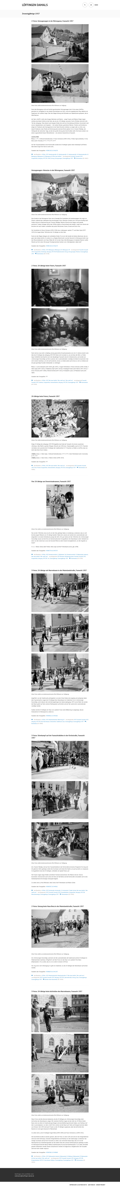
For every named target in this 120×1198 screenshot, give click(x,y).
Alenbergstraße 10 (53, 154)
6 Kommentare (78, 158)
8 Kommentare (40, 253)
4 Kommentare (84, 382)
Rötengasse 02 (41, 156)
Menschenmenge (35, 894)
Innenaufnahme (54, 382)
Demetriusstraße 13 (72, 554)
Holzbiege (43, 251)
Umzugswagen (58, 158)
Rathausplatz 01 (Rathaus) (66, 1156)
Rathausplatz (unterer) (82, 554)
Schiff (49, 158)
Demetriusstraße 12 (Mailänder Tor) (57, 554)
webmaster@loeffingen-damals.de (24, 1176)
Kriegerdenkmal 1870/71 (37, 1160)
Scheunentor (53, 721)
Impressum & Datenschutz (78, 1185)
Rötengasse (34, 156)
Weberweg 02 (61, 719)
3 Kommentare (64, 894)
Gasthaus (41, 382)
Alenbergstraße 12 (63, 154)
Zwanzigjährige (53, 558)
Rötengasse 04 (49, 156)
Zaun (63, 721)
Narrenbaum (47, 721)
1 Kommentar (73, 558)
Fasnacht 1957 (79, 156)
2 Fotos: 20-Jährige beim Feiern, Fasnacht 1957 (48, 266)
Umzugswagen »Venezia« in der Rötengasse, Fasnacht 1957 (53, 170)
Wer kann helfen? (57, 156)
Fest (35, 467)
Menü (96, 5)
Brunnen (62, 556)
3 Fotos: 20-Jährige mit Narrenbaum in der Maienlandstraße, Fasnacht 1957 (59, 570)
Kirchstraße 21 (58, 890)
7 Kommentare (81, 467)
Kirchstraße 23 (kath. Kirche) (69, 890)
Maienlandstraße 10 (83, 154)
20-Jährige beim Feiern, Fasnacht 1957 (45, 396)
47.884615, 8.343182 (52, 715)
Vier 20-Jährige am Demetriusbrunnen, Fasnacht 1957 (51, 481)
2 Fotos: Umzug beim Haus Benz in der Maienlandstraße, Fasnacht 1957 (57, 906)
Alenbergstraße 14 (73, 154)
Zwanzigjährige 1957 (68, 158)
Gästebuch (91, 1185)
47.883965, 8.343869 (52, 1152)
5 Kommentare (79, 1160)
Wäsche (78, 251)
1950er (43, 154)
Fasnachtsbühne (65, 892)
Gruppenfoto (34, 158)
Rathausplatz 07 (77, 1156)
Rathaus (53, 1160)
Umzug (52, 158)
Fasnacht (73, 156)
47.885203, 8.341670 (52, 150)
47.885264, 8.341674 (52, 246)
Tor (48, 558)
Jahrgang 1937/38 (42, 158)
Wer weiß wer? (61, 380)
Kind (42, 721)
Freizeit (39, 467)
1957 (47, 154)
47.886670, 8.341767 (52, 971)
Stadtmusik (59, 721)
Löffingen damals (35, 5)
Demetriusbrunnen (69, 556)
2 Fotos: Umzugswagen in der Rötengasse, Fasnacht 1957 (52, 21)
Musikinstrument (60, 251)
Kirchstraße (51, 890)
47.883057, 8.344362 (52, 886)
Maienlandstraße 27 (62, 975)
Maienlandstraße (53, 719)
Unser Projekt (100, 1185)
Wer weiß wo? (69, 380)
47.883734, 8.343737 (52, 550)
